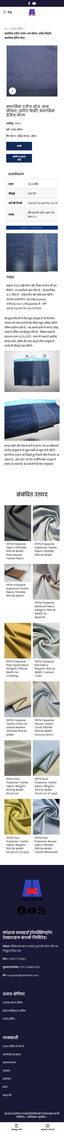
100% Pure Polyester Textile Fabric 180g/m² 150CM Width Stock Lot (17, 786)
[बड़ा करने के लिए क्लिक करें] (12, 91)
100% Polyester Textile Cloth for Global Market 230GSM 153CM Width (17, 727)
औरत (33, 136)
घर (6, 28)
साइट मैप (7, 1095)
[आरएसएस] (42, 910)
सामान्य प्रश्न (9, 1062)
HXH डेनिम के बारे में (13, 1046)
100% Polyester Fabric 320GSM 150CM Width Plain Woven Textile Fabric (16, 551)
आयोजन (7, 1078)
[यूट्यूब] (32, 910)
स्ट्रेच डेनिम (17, 28)
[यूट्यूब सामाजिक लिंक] (34, 3)
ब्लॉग (5, 1086)
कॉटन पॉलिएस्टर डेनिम (14, 1010)
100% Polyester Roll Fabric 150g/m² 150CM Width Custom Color (45, 669)
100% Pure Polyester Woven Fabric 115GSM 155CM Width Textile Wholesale (46, 845)
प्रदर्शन (6, 1070)
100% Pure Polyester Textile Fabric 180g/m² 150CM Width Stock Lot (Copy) (46, 786)
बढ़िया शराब (23, 136)
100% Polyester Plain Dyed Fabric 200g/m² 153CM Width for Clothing (17, 669)
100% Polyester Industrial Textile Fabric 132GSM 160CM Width (46, 549)
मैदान (13, 136)
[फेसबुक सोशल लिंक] (29, 3)
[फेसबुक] (21, 910)
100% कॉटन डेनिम (12, 1002)
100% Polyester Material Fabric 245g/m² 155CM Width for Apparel (45, 610)
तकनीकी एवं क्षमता (12, 1054)
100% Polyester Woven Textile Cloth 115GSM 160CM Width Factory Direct (44, 727)
